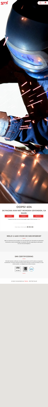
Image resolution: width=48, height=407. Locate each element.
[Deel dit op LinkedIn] (29, 227)
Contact (23, 216)
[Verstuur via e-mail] (30, 227)
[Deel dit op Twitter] (32, 227)
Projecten (38, 216)
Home (39, 219)
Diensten (9, 216)
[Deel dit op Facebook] (27, 227)
